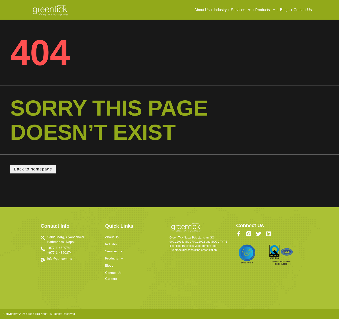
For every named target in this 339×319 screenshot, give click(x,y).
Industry (220, 10)
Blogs (284, 10)
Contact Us (303, 10)
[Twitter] (258, 233)
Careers (111, 278)
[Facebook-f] (238, 233)
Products (262, 10)
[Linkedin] (268, 233)
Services (238, 10)
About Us (202, 10)
